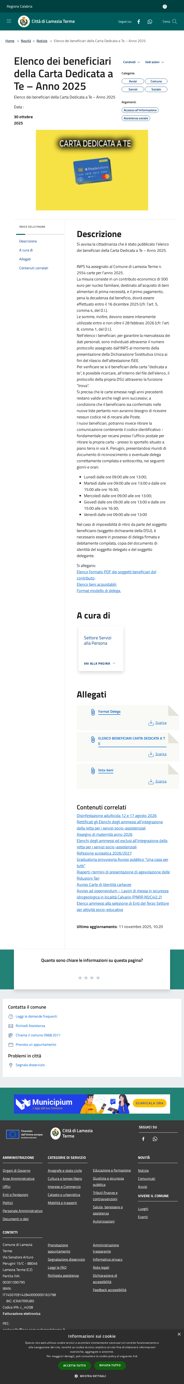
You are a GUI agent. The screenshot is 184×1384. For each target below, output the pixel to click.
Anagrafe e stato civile (65, 1170)
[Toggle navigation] (9, 21)
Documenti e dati (16, 1218)
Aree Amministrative (19, 1178)
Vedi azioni (152, 62)
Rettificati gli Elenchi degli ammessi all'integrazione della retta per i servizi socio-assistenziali (120, 825)
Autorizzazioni (104, 1221)
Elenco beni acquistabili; (97, 584)
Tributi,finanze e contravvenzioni (105, 1196)
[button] (92, 1376)
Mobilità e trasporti (62, 1202)
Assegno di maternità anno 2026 (104, 834)
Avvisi (142, 1186)
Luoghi (143, 1208)
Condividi (129, 62)
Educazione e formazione (112, 1170)
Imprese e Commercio (64, 1186)
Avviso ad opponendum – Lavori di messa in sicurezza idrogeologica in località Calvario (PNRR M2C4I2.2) (123, 894)
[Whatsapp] (148, 21)
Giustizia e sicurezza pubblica (108, 1181)
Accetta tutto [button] (74, 1365)
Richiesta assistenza (63, 1275)
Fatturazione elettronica (21, 1313)
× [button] (179, 1334)
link (135, 1356)
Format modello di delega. (99, 591)
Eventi (143, 1216)
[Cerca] (174, 21)
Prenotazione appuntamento (59, 1248)
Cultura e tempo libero (65, 1178)
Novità (26, 40)
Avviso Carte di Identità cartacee (104, 884)
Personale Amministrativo (22, 1210)
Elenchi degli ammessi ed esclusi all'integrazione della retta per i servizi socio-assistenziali (122, 844)
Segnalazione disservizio (66, 1259)
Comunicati (146, 1178)
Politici (8, 1202)
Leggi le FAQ (57, 1267)
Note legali (101, 1267)
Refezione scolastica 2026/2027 (104, 853)
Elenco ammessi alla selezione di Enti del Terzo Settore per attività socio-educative (123, 906)
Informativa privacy (108, 1259)
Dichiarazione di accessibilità (105, 1278)
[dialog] (92, 1357)
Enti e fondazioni (15, 1194)
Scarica (160, 722)
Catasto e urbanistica (64, 1194)
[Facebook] (136, 21)
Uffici (7, 1186)
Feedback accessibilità (109, 1289)
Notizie (42, 40)
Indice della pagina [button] (32, 227)
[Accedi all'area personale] (165, 6)
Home (9, 40)
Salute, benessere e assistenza (108, 1210)
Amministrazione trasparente (106, 1248)
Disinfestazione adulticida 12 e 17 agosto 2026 (117, 816)
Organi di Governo (16, 1170)
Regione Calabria (19, 6)
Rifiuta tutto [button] (110, 1365)
